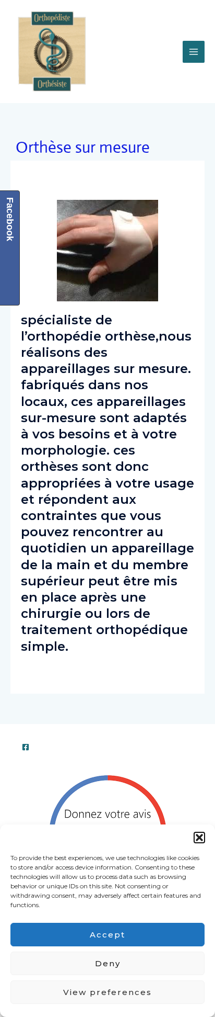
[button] (199, 837)
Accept (107, 935)
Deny (108, 963)
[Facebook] (25, 747)
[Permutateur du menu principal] (194, 52)
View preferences (107, 992)
